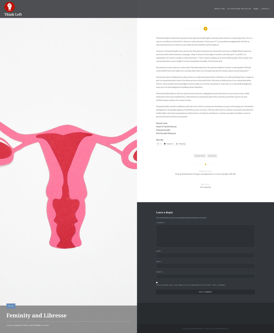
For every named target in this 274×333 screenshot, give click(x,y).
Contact (265, 9)
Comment (161, 223)
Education (212, 156)
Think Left (13, 14)
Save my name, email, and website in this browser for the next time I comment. (191, 285)
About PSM (219, 9)
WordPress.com (222, 328)
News (256, 9)
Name (159, 251)
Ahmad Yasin (200, 156)
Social (11, 306)
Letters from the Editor (239, 9)
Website (159, 272)
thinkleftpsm (20, 325)
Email (159, 261)
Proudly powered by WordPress (193, 328)
